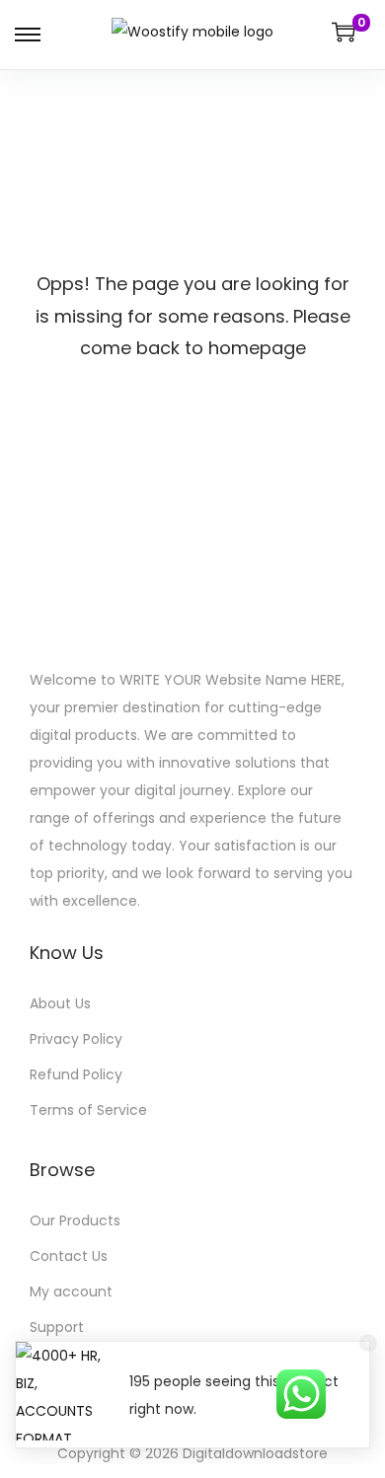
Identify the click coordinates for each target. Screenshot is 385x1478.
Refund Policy (76, 1074)
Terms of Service (88, 1110)
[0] (343, 31)
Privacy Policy (76, 1039)
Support (57, 1327)
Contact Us (69, 1256)
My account (71, 1291)
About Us (60, 1003)
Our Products (75, 1220)
